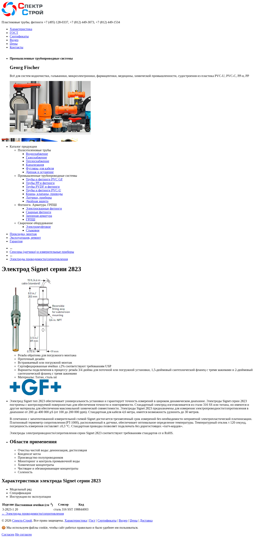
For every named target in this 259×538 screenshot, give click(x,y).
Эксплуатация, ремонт (25, 237)
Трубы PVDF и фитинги (43, 186)
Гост (92, 520)
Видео (14, 40)
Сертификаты (19, 36)
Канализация (35, 164)
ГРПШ (30, 219)
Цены (14, 43)
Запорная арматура (39, 215)
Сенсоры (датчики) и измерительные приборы (42, 252)
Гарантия (16, 241)
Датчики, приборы (39, 197)
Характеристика (21, 29)
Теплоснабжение (37, 161)
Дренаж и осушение (40, 172)
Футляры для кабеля (40, 168)
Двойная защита (37, 201)
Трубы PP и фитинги (40, 183)
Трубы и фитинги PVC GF (44, 179)
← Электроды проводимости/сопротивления (33, 513)
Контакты (16, 47)
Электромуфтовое (38, 226)
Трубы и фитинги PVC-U (43, 190)
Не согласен (23, 534)
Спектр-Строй (22, 520)
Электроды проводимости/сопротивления (39, 259)
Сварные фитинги (38, 212)
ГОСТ (14, 32)
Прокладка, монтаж (23, 234)
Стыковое (32, 230)
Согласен (8, 534)
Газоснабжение (36, 157)
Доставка (146, 520)
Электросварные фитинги (44, 208)
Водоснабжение (37, 154)
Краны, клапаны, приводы (44, 194)
